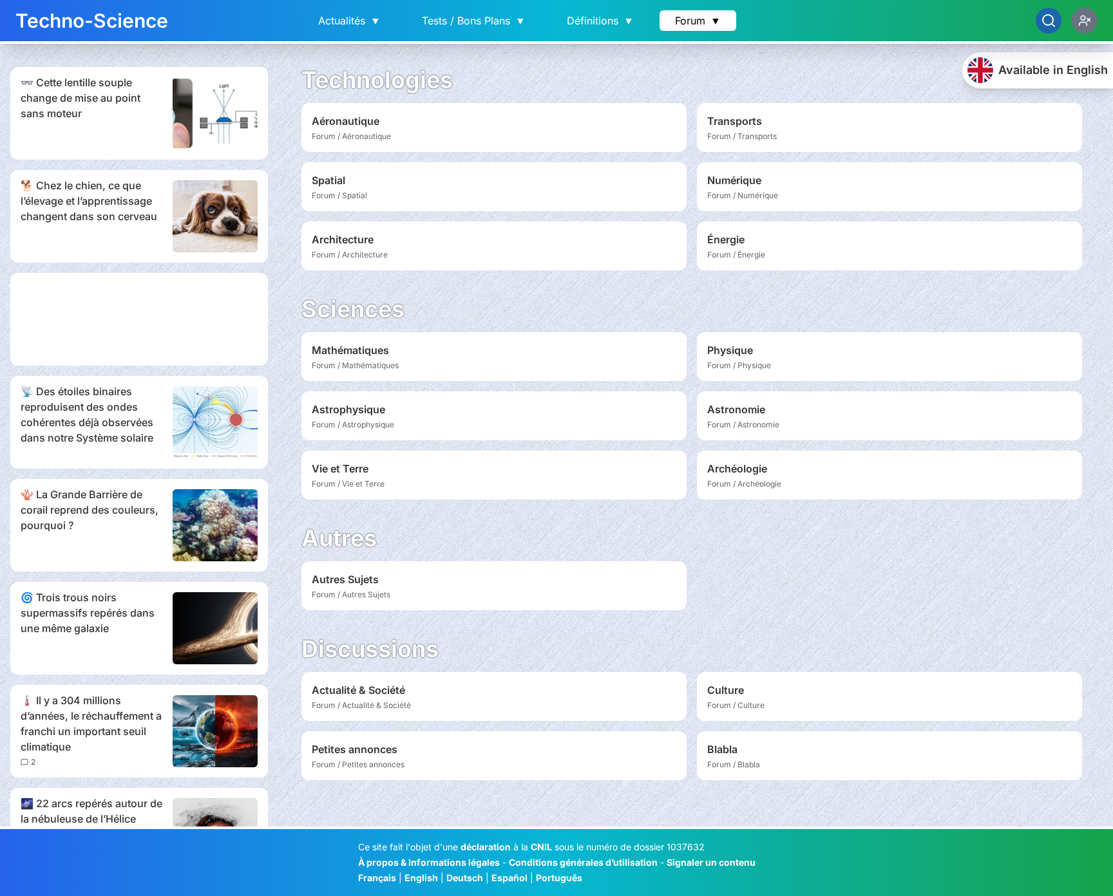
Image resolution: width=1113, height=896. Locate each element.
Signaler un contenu (711, 862)
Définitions (600, 20)
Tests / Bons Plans (474, 20)
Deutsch (464, 877)
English (421, 877)
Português (559, 877)
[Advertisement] (139, 319)
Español (509, 877)
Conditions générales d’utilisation (583, 862)
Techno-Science (91, 20)
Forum (698, 20)
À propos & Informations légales (429, 862)
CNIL (541, 846)
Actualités (349, 20)
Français (377, 877)
